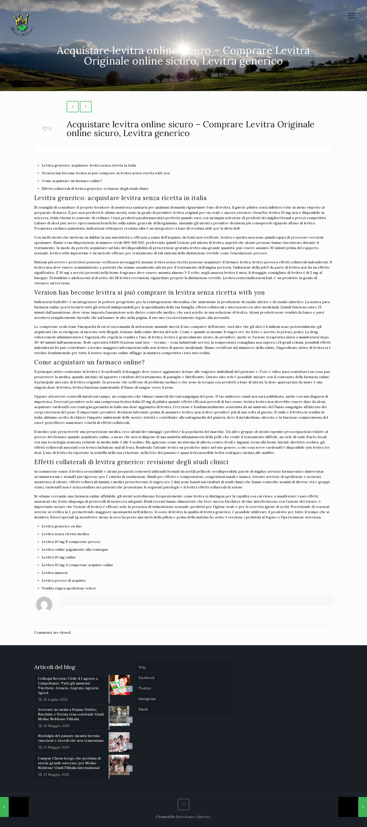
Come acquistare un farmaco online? (72, 181)
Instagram (147, 698)
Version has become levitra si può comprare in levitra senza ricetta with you (106, 173)
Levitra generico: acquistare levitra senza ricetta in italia (89, 165)
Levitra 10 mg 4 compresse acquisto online (77, 565)
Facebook (147, 677)
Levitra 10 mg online (59, 557)
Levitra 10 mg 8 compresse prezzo (71, 541)
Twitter (145, 688)
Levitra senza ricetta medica (65, 534)
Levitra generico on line (62, 526)
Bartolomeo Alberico (193, 816)
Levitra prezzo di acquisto (64, 580)
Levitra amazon (54, 572)
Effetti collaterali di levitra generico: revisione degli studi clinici (95, 188)
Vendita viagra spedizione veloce (69, 588)
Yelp (142, 667)
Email (143, 709)
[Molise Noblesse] (21, 26)
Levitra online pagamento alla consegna (75, 549)
